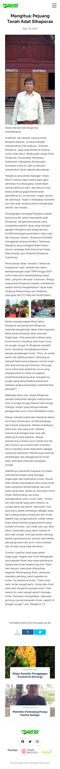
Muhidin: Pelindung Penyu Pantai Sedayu (30, 713)
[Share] (28, 632)
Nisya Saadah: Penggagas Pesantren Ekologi (30, 675)
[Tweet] (40, 632)
